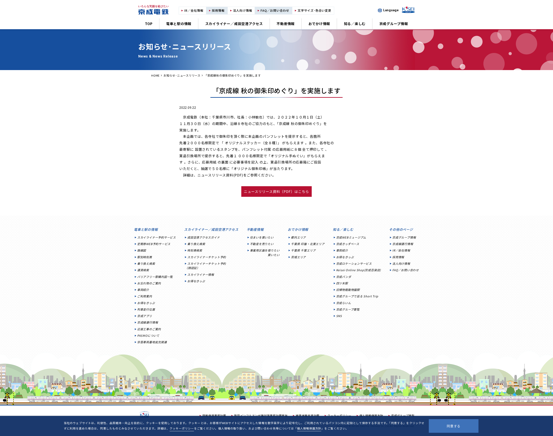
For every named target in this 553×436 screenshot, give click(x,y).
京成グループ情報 (393, 23)
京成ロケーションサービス (354, 263)
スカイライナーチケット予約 (206, 257)
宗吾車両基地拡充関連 (152, 342)
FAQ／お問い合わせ (405, 270)
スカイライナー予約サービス (156, 237)
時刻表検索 (194, 250)
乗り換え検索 (146, 263)
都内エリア (298, 237)
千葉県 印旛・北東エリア (307, 244)
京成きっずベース (347, 244)
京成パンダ (343, 277)
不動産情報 (285, 23)
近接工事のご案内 (149, 329)
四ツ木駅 (342, 283)
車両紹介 (143, 290)
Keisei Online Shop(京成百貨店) (358, 270)
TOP (148, 23)
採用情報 (398, 257)
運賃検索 (143, 270)
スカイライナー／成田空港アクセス (234, 23)
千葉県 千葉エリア (303, 250)
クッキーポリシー (182, 428)
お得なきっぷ (146, 303)
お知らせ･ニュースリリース (182, 75)
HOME (155, 75)
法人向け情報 (401, 263)
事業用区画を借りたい (265, 252)
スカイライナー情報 (200, 274)
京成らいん (343, 303)
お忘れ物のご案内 (149, 283)
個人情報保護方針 (309, 428)
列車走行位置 (146, 309)
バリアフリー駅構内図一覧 (155, 277)
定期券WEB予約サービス (153, 244)
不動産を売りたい (262, 244)
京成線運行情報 (147, 322)
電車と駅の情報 (178, 23)
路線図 (141, 250)
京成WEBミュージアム (351, 237)
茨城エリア (298, 257)
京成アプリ (144, 316)
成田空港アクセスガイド (203, 237)
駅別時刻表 (144, 257)
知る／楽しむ (355, 23)
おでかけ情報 (319, 23)
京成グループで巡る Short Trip (357, 296)
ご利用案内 (144, 296)
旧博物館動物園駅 (348, 290)
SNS (339, 316)
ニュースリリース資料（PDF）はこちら (276, 191)
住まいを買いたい (262, 237)
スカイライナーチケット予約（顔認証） (205, 265)
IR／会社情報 (401, 250)
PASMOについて (148, 335)
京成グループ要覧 (348, 309)
